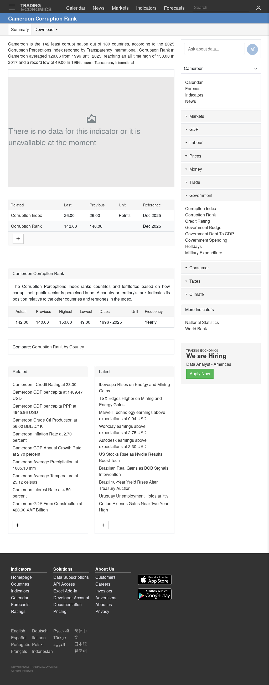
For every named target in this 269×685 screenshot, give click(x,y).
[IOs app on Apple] (155, 580)
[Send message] (252, 49)
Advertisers (105, 598)
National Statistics (202, 322)
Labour (195, 142)
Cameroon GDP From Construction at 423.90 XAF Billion (47, 506)
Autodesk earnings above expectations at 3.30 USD (123, 443)
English (18, 631)
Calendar (194, 82)
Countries (20, 584)
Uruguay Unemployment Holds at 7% (133, 496)
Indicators (194, 95)
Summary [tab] (20, 29)
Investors (103, 591)
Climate (195, 294)
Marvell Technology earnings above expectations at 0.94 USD (132, 415)
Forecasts (20, 604)
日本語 (80, 644)
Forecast (193, 88)
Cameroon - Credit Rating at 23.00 (44, 384)
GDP (193, 129)
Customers (105, 577)
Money (194, 169)
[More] (18, 238)
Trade (193, 182)
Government (199, 195)
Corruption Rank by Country (58, 347)
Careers (102, 584)
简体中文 (80, 634)
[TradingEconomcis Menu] (13, 7)
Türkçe (59, 638)
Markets (195, 116)
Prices (194, 156)
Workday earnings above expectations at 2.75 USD (123, 429)
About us (103, 604)
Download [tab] (44, 29)
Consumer (198, 268)
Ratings (18, 611)
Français (19, 651)
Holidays (193, 246)
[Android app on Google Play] (155, 594)
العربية (59, 644)
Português (20, 644)
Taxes (193, 281)
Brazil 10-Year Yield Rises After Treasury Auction (128, 485)
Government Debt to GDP (209, 234)
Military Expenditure (203, 253)
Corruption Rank (26, 226)
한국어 (80, 651)
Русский (61, 631)
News (190, 101)
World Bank (196, 329)
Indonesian (42, 651)
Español (19, 638)
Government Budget (204, 227)
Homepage (21, 577)
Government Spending (206, 240)
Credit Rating (197, 221)
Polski (38, 644)
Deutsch (40, 631)
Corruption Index (26, 215)
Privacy (102, 611)
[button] (258, 8)
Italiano (39, 638)
